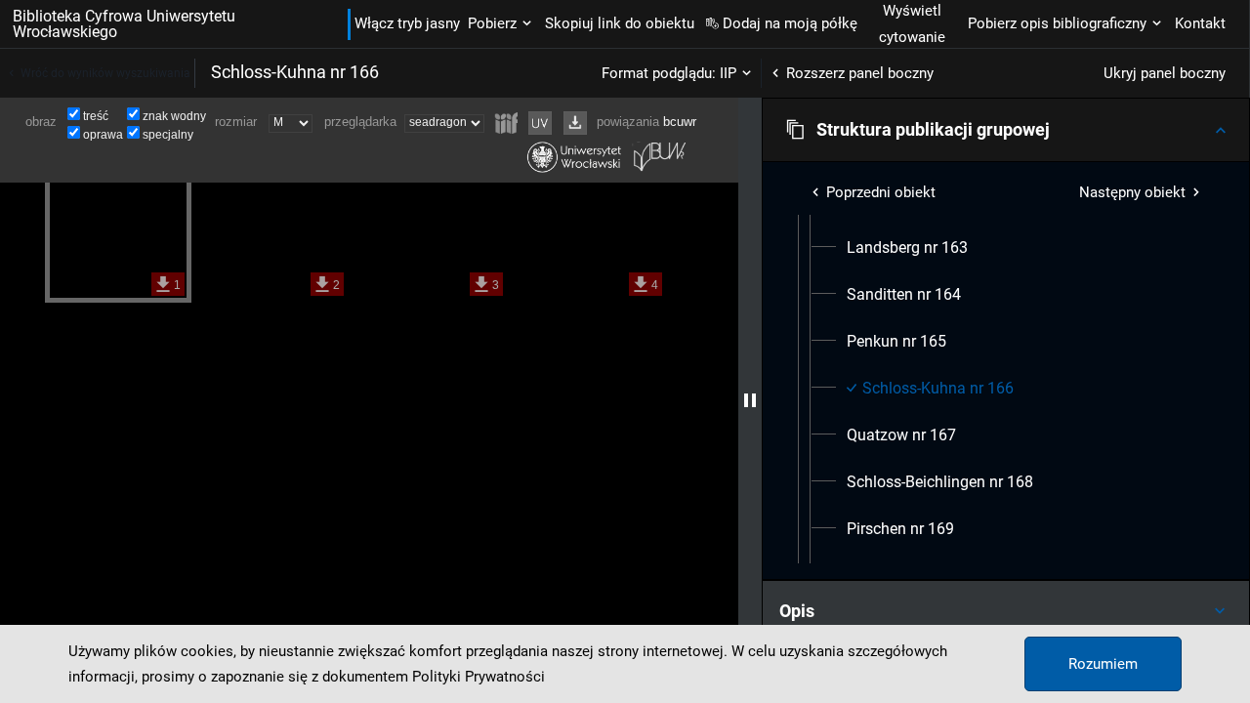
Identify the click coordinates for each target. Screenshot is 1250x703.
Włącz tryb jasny (407, 23)
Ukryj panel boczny (1165, 73)
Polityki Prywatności (478, 676)
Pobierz (492, 23)
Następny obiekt (1132, 192)
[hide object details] (750, 400)
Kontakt (1200, 23)
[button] (1006, 130)
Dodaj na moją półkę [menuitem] (790, 23)
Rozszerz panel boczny (860, 73)
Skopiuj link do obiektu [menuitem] (619, 23)
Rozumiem (1103, 664)
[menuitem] (907, 248)
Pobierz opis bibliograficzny (1057, 23)
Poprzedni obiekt (881, 192)
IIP (728, 73)
